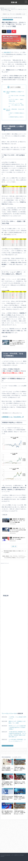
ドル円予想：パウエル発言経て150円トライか (17, 717)
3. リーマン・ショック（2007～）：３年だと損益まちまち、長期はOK (16, 105)
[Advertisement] (14, 578)
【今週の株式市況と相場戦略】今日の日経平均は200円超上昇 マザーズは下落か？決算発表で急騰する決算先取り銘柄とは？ (17, 734)
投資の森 (14, 2)
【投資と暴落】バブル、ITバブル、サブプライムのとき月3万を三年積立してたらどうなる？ (13, 557)
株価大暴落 (6, 52)
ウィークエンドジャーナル (9, 713)
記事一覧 (14, 546)
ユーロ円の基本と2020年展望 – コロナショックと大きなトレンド (17, 740)
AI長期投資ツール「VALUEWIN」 (12, 417)
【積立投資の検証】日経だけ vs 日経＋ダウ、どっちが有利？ (14, 551)
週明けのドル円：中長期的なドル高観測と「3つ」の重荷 (17, 722)
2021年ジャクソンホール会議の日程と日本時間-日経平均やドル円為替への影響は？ (17, 727)
